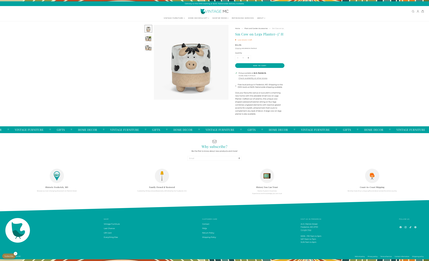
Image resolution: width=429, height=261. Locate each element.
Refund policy (360, 256)
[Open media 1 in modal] (224, 29)
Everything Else (111, 237)
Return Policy (208, 233)
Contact (205, 224)
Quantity (238, 53)
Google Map (306, 230)
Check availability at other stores (253, 78)
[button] (413, 11)
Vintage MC (16, 256)
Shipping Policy (209, 237)
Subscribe (8, 256)
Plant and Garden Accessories (256, 28)
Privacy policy (373, 256)
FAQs (204, 228)
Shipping (238, 48)
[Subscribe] (239, 158)
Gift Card (107, 233)
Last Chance (109, 228)
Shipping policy (418, 256)
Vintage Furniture (112, 224)
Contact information (402, 256)
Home (237, 28)
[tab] (148, 29)
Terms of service (386, 256)
